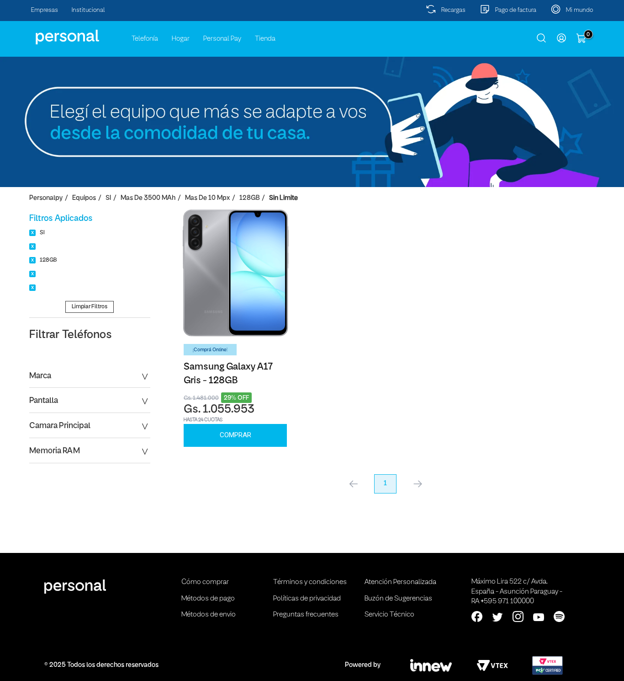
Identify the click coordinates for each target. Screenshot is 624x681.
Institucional (88, 10)
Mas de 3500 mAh (148, 198)
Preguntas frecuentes (305, 614)
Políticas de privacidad (307, 598)
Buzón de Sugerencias (398, 598)
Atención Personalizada (400, 582)
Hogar (181, 39)
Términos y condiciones (310, 582)
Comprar (235, 435)
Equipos (84, 198)
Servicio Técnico (389, 614)
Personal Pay (222, 39)
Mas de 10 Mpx (207, 198)
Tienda (265, 39)
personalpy (46, 198)
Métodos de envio (208, 614)
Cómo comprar (205, 582)
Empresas (44, 10)
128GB (249, 198)
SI (108, 198)
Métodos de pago (208, 598)
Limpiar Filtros (89, 306)
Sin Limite (283, 198)
